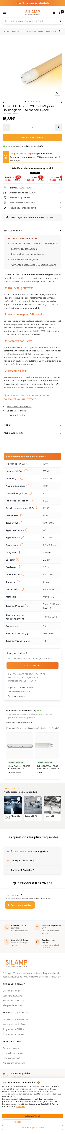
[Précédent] (4, 102)
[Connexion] (54, 12)
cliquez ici (20, 1106)
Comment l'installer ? (22, 870)
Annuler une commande (14, 1063)
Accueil (7, 31)
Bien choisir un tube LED (19, 406)
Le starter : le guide (16, 415)
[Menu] (4, 13)
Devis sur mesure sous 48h (22, 202)
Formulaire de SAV (11, 1058)
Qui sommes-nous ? (12, 991)
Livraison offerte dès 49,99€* (22, 192)
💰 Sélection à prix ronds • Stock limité (32, 3)
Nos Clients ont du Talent (14, 1024)
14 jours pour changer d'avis (22, 208)
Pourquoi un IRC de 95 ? (24, 860)
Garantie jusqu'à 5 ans (19, 197)
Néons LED (38, 31)
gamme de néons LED (27, 308)
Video (7, 425)
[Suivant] (61, 102)
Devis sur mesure (11, 1048)
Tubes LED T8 (50, 31)
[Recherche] (60, 21)
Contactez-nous (32, 665)
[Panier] (60, 12)
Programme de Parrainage (15, 1034)
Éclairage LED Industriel (21, 31)
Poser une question (21, 905)
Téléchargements (14, 433)
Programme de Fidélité (13, 1029)
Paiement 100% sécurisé (20, 188)
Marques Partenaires (12, 1005)
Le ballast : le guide (16, 411)
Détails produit (13, 231)
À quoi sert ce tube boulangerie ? (29, 851)
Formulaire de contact (13, 1053)
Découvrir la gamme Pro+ (18, 722)
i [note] (36, 508)
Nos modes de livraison (13, 1001)
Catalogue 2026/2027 (13, 996)
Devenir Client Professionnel (16, 1020)
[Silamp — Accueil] (16, 963)
